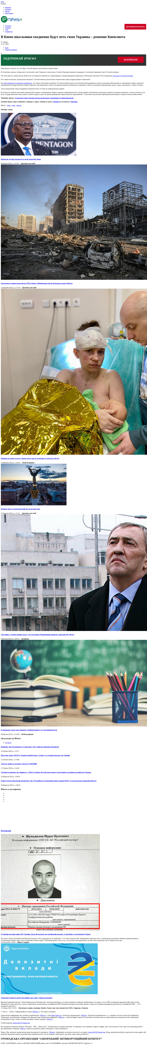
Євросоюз (8, 31)
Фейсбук (56, 102)
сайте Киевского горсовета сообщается (17, 83)
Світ (6, 29)
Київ (6, 48)
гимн (8, 105)
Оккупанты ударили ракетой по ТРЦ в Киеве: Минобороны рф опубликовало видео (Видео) (37, 283)
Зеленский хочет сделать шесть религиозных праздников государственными (44, 98)
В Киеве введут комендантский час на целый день (20, 509)
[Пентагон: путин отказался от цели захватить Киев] (38, 155)
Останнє (8, 743)
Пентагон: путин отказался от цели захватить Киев (21, 159)
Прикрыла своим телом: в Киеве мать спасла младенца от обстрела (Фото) (30, 458)
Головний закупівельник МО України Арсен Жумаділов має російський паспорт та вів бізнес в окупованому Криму (46, 934)
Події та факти (11, 50)
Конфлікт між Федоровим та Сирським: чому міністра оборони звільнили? (30, 747)
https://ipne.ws (56, 1015)
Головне (8, 9)
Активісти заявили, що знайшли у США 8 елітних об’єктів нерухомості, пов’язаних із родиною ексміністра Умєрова (46, 772)
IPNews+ (36, 1012)
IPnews (43, 1015)
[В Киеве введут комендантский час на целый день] (34, 505)
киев (13, 105)
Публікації (6, 831)
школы (18, 105)
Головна (8, 26)
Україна (8, 28)
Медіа (7, 11)
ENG (3, 2)
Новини (8, 7)
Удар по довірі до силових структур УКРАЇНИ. (19, 764)
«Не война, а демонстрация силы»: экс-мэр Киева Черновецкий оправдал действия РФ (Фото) (37, 635)
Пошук (3, 4)
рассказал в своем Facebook (123, 76)
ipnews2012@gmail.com (21, 1023)
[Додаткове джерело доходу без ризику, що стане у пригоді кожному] (49, 994)
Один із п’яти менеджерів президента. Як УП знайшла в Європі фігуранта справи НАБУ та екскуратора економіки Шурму (49, 781)
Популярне (9, 13)
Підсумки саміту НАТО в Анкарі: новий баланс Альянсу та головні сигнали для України (35, 755)
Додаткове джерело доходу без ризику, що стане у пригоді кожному (27, 998)
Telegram (74, 102)
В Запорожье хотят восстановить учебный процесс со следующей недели (29, 730)
